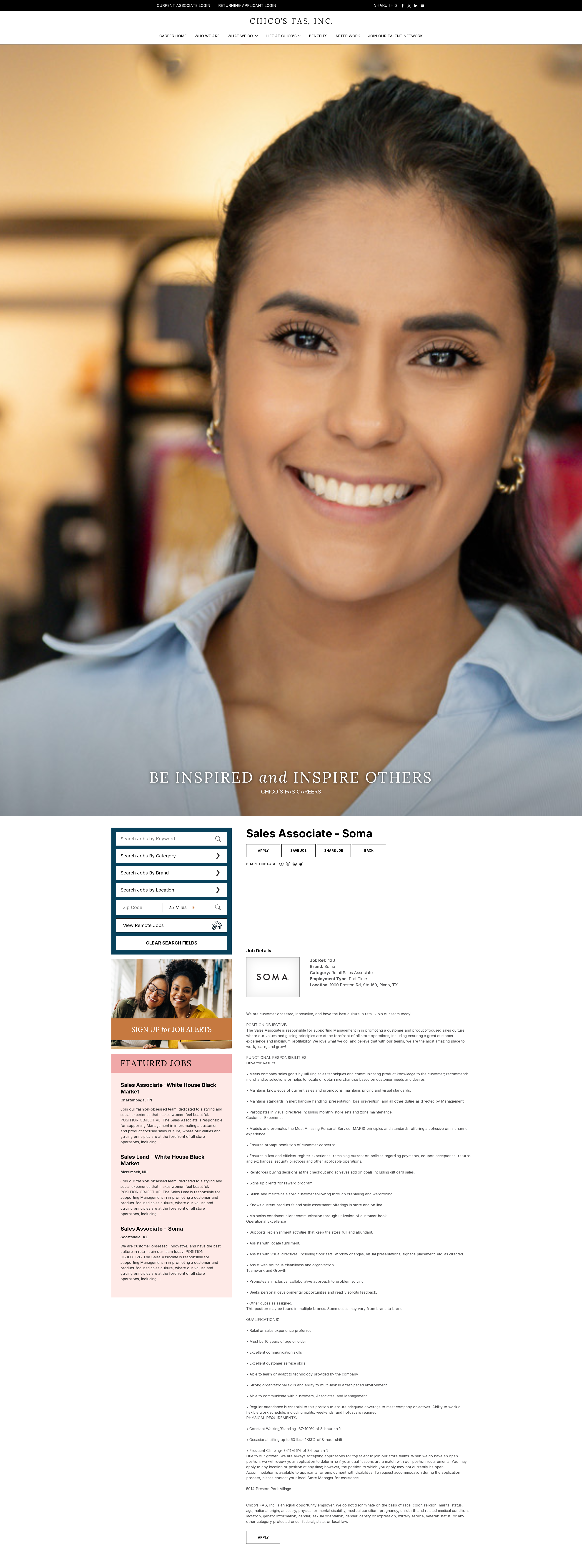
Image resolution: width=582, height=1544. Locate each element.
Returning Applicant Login (247, 5)
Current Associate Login (183, 5)
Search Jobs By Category (148, 856)
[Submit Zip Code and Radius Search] (217, 907)
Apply (263, 850)
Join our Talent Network (395, 36)
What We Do (241, 36)
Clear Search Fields (171, 943)
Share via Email (422, 6)
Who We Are (207, 36)
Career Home (173, 36)
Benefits (318, 36)
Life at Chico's (281, 36)
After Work (347, 36)
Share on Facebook (403, 6)
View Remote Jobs (143, 925)
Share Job (333, 850)
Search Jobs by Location (147, 890)
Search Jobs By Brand (144, 873)
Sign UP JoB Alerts (171, 1029)
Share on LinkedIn (416, 6)
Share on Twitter (409, 6)
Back (369, 850)
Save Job (298, 850)
